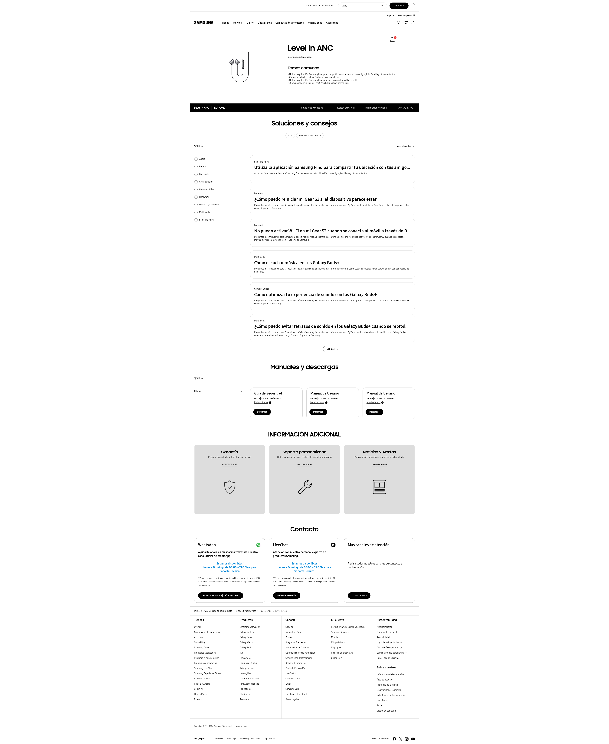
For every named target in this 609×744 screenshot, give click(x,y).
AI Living (198, 637)
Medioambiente (384, 627)
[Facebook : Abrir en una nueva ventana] (394, 739)
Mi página (336, 647)
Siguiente (399, 5)
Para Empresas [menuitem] (405, 15)
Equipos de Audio (248, 663)
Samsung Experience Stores (207, 673)
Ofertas (197, 627)
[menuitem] (225, 22)
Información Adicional (376, 107)
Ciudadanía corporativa (388, 647)
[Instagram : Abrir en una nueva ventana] (407, 739)
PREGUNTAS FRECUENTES (310, 135)
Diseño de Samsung (386, 710)
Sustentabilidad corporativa (390, 652)
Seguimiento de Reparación (298, 658)
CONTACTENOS (405, 107)
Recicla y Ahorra (202, 684)
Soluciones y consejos (312, 107)
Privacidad (218, 739)
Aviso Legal (231, 739)
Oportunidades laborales (389, 690)
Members (335, 637)
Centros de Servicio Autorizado (300, 652)
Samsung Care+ (201, 647)
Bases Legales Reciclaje (388, 658)
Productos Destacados (205, 652)
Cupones (335, 658)
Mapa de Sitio (269, 739)
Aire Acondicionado (249, 684)
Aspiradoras (245, 689)
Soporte (289, 627)
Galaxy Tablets (247, 632)
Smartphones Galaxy (250, 627)
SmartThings (200, 642)
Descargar (262, 411)
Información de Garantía (297, 647)
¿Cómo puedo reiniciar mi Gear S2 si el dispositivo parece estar (319, 83)
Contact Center (292, 678)
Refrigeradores (247, 668)
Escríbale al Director (295, 694)
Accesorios (245, 699)
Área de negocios (385, 679)
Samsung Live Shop (203, 668)
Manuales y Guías (293, 632)
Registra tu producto (295, 663)
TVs (241, 652)
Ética (379, 705)
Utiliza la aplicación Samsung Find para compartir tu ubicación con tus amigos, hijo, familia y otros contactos (342, 74)
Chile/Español (200, 739)
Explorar (198, 699)
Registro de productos (342, 652)
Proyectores (245, 658)
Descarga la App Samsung (206, 658)
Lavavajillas (245, 673)
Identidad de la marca (387, 684)
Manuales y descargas (344, 107)
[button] (332, 169)
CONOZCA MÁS (229, 464)
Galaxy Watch (246, 642)
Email (288, 684)
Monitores (245, 694)
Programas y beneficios (205, 663)
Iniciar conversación (287, 595)
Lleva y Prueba (201, 694)
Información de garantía (299, 57)
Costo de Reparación (295, 668)
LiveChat (289, 673)
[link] (392, 40)
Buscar (288, 637)
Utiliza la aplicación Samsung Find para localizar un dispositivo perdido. (324, 80)
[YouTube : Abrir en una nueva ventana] (413, 739)
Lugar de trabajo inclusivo (389, 642)
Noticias (381, 700)
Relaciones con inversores (390, 695)
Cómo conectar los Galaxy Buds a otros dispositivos (314, 77)
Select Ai (198, 689)
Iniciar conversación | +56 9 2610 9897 (220, 595)
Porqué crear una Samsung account (348, 627)
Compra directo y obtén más (207, 632)
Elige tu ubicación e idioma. (319, 5)
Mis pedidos (337, 642)
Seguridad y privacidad (388, 632)
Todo (290, 135)
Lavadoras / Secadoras (251, 678)
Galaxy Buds (246, 647)
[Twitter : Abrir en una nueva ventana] (401, 739)
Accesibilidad (383, 637)
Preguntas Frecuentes (295, 642)
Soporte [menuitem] (390, 15)
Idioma (197, 391)
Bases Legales (292, 699)
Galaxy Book (246, 637)
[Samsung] (204, 22)
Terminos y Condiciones (250, 739)
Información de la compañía (390, 674)
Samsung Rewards (203, 678)
